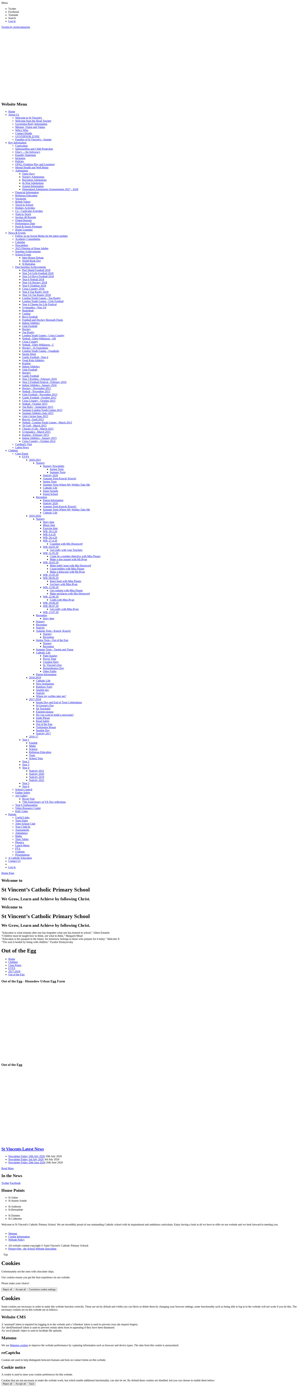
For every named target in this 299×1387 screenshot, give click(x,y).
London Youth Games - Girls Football (43, 301)
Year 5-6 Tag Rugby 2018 (36, 295)
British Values (22, 201)
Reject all (7, 1289)
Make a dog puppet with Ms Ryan (68, 559)
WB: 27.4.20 (50, 540)
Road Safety (42, 721)
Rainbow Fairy (44, 686)
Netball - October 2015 (34, 403)
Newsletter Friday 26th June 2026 (26, 1162)
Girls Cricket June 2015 (35, 416)
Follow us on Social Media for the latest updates (41, 235)
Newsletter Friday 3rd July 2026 (26, 1159)
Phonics (19, 842)
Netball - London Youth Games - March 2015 (47, 422)
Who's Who (21, 130)
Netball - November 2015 (36, 391)
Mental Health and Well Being (31, 167)
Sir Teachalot (43, 708)
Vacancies (20, 198)
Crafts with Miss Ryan (62, 599)
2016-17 (33, 736)
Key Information (17, 142)
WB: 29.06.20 (50, 602)
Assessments (22, 829)
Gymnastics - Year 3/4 (34, 307)
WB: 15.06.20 (50, 587)
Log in (12, 21)
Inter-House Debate (33, 257)
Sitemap (12, 1233)
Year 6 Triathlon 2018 (34, 285)
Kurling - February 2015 (35, 434)
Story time (48, 522)
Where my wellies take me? (51, 696)
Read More (7, 1168)
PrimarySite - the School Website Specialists (32, 1248)
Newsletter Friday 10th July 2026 (26, 1156)
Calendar (20, 242)
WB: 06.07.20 (50, 606)
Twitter (5, 1183)
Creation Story (51, 662)
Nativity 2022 (36, 780)
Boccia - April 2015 (33, 419)
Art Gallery (21, 795)
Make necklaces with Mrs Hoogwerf (70, 593)
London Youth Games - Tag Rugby (41, 298)
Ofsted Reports (23, 220)
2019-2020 (35, 515)
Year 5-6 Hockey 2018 (34, 282)
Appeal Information (33, 186)
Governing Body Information (31, 123)
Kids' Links (21, 811)
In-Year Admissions (33, 183)
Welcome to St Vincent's (28, 117)
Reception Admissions (34, 179)
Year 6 (25, 786)
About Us (13, 114)
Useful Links (22, 817)
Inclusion (20, 158)
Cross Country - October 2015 (38, 400)
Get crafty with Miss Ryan (64, 609)
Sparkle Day (43, 730)
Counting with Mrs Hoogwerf (66, 543)
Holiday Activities (25, 207)
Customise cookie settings (42, 1289)
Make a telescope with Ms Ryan (67, 571)
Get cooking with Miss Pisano (66, 590)
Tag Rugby (28, 332)
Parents (12, 814)
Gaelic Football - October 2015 (39, 397)
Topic (32, 755)
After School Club (25, 823)
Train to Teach (23, 214)
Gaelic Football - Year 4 (35, 357)
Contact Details (23, 133)
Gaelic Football (30, 375)
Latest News (22, 447)
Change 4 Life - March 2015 (37, 428)
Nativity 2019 (36, 777)
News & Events (17, 232)
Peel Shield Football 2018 (36, 270)
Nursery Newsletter (53, 466)
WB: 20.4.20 (50, 537)
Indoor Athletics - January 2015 (39, 438)
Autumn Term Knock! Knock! (59, 478)
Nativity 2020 (50, 475)
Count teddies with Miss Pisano (67, 568)
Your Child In (22, 826)
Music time (49, 525)
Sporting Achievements (28, 251)
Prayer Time (49, 658)
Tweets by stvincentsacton (15, 27)
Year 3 (25, 764)
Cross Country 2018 (33, 288)
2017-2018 (35, 699)
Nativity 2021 (36, 770)
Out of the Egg (44, 724)
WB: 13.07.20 (50, 612)
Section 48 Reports (25, 217)
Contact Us (14, 861)
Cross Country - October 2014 (38, 441)
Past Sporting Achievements (30, 267)
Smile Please (43, 717)
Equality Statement (25, 155)
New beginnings (45, 683)
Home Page (7, 873)
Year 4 (25, 767)
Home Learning (24, 229)
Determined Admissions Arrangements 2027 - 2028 (50, 189)
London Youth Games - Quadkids (40, 351)
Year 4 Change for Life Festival (39, 304)
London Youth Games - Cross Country (43, 335)
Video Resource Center (28, 808)
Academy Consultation (27, 239)
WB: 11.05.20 (50, 553)
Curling (26, 313)
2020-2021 (35, 459)
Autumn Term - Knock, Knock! (53, 630)
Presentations (22, 854)
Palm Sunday (50, 655)
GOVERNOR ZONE (27, 136)
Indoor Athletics (31, 323)
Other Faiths (49, 671)
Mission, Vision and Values (30, 127)
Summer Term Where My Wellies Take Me (66, 484)
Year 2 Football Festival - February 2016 (44, 382)
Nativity (40, 627)
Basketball (28, 310)
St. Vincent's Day (52, 665)
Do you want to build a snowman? (55, 714)
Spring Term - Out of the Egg (52, 640)
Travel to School (24, 204)
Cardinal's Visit (23, 444)
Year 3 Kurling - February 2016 (39, 379)
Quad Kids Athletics (33, 360)
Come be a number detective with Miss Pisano (75, 556)
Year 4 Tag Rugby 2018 (35, 291)
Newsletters (21, 245)
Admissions (21, 170)
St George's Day (45, 705)
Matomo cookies (19, 1345)
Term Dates (21, 820)
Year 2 (25, 761)
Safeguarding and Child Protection (34, 148)
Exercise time (50, 528)
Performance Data (25, 223)
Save (31, 1384)
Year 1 (25, 739)
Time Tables (22, 839)
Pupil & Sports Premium (28, 226)
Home (11, 111)
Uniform (20, 851)
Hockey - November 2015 (36, 388)
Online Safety (22, 792)
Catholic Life (50, 487)
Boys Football (30, 316)
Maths (32, 745)
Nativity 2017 (43, 733)
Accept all (21, 1289)
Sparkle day (42, 689)
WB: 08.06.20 (50, 578)
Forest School (50, 494)
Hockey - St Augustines (35, 347)
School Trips (36, 758)
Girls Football (29, 326)
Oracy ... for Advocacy (27, 151)
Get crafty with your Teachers (66, 550)
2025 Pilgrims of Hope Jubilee (31, 248)
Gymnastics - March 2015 (36, 431)
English (33, 742)
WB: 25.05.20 (50, 574)
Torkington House (46, 727)
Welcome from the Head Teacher (33, 120)
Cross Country (30, 341)
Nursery (40, 462)
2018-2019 (35, 677)
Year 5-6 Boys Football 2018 (38, 276)
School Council (23, 789)
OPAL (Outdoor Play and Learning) (35, 164)
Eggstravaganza (44, 711)
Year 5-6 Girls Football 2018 (37, 273)
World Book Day (31, 260)
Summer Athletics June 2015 (37, 413)
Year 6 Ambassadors (26, 805)
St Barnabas (28, 263)
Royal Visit (28, 798)
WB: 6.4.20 (49, 534)
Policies (19, 161)
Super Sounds (50, 490)
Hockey (26, 329)
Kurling (26, 363)
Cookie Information (19, 1236)
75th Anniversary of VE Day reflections (44, 801)
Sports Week (29, 354)
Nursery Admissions (33, 176)
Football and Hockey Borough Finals (42, 319)
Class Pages (21, 453)
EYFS (25, 456)
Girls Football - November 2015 (39, 394)
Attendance (21, 833)
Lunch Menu (22, 845)
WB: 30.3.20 (50, 531)
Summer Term (57, 472)
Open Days (28, 173)
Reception (41, 497)
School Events (23, 254)
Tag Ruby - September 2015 (37, 406)
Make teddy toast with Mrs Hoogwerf (70, 565)
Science (33, 749)
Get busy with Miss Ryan (64, 584)
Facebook (15, 1183)
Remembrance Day (53, 668)
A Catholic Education (20, 857)
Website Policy (16, 1239)
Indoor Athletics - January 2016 (39, 385)
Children (13, 450)
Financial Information (27, 192)
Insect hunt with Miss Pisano (65, 581)
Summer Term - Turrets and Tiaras (54, 649)
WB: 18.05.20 (50, 562)
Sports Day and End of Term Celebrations (59, 702)
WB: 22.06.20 (50, 596)
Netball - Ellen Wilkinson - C (38, 344)
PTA (17, 848)
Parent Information (53, 500)
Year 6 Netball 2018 (33, 279)
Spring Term (57, 469)
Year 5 (25, 783)
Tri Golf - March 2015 (34, 425)
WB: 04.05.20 (50, 546)
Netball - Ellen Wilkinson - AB (39, 338)
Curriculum (21, 145)
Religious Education (26, 195)
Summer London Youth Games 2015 (42, 410)
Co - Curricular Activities (29, 211)
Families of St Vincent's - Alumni (33, 139)
